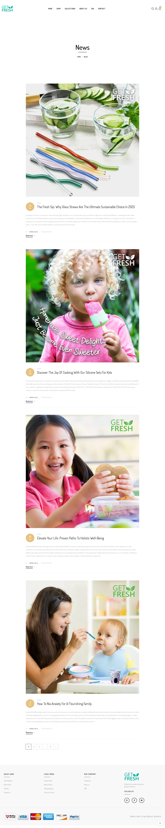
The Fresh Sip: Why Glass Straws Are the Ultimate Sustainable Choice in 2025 (86, 207)
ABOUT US (83, 9)
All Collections (8, 781)
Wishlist (6, 789)
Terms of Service (49, 792)
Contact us (7, 792)
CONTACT (101, 9)
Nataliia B (34, 232)
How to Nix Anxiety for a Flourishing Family (64, 704)
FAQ (92, 9)
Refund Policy (48, 785)
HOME (50, 9)
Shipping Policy (48, 789)
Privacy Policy (48, 781)
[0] (160, 9)
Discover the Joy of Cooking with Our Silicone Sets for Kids (74, 372)
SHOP (58, 9)
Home (79, 57)
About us (87, 785)
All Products (7, 785)
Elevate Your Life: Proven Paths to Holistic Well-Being (70, 538)
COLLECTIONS (70, 9)
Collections (87, 781)
